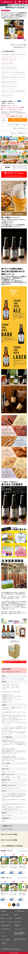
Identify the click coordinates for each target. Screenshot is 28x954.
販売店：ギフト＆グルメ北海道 (18, 44)
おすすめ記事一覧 (5, 929)
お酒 (10, 4)
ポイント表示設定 (5, 939)
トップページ (4, 4)
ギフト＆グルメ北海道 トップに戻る (16, 124)
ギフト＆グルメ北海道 (6, 829)
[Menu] (2, 2)
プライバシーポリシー (19, 929)
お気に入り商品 (5, 914)
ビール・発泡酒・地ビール (19, 4)
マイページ (3, 936)
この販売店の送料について (19, 47)
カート (2, 932)
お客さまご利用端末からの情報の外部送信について (20, 934)
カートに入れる (17, 120)
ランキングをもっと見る (22, 850)
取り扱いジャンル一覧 (6, 921)
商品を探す (3, 911)
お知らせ (16, 914)
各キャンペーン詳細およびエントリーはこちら (13, 109)
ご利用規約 (16, 925)
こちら (18, 949)
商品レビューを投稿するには (18, 133)
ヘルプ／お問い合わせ (19, 911)
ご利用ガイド (4, 943)
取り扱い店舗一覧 (5, 925)
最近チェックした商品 (6, 918)
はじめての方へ (17, 921)
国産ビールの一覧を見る (19, 128)
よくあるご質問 (17, 918)
